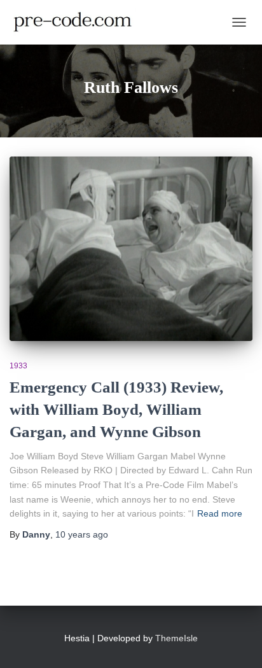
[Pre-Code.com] (78, 22)
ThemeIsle (176, 638)
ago (81, 534)
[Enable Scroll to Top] (237, 642)
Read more (219, 513)
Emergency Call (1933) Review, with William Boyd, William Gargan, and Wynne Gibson (116, 409)
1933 (18, 365)
